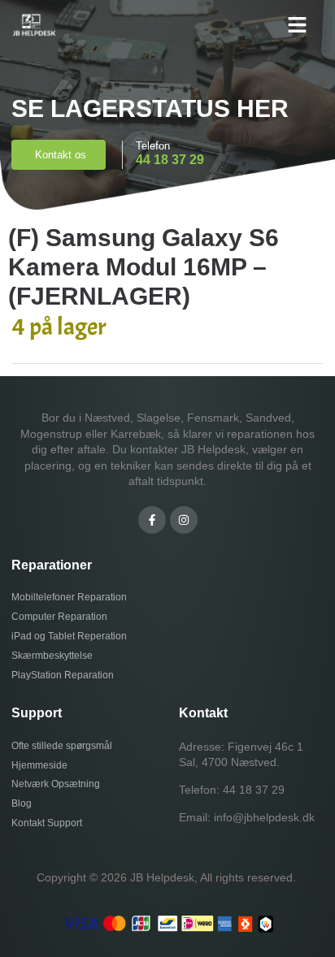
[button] (297, 24)
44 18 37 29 (254, 789)
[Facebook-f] (152, 520)
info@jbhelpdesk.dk (264, 817)
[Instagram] (184, 520)
